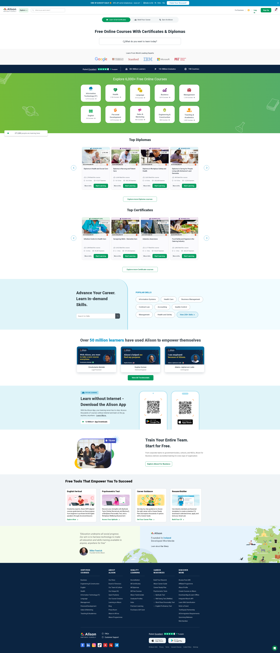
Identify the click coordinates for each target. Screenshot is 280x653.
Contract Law (144, 307)
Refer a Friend (183, 606)
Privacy (161, 647)
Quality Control (181, 307)
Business (84, 580)
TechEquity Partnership (187, 610)
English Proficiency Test (164, 606)
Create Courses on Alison (187, 591)
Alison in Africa (114, 613)
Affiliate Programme (186, 584)
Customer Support (112, 637)
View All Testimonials (140, 378)
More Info (88, 186)
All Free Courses (136, 591)
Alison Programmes (115, 617)
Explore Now (71, 519)
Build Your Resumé (160, 580)
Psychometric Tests (160, 591)
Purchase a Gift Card (137, 610)
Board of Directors (115, 584)
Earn (167, 20)
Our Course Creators (116, 599)
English (83, 587)
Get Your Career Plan (144, 519)
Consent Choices (176, 647)
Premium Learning (136, 606)
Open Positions (114, 595)
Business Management (190, 299)
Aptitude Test (160, 595)
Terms (167, 647)
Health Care (168, 299)
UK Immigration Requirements (189, 613)
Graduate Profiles (136, 599)
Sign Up (266, 10)
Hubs (132, 602)
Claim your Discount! (178, 3)
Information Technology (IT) (90, 595)
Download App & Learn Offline (189, 595)
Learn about (159, 546)
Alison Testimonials (137, 595)
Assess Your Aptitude (110, 519)
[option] (96, 169)
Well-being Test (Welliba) (164, 599)
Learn (117, 20)
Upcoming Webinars (185, 617)
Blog (110, 606)
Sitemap (195, 647)
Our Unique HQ (114, 591)
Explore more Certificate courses (140, 269)
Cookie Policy (187, 647)
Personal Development (88, 606)
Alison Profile (183, 587)
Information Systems (147, 299)
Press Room (113, 610)
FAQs (107, 634)
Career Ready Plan (160, 587)
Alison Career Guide (160, 584)
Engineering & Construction (90, 584)
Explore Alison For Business (158, 464)
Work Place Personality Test (165, 602)
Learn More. (101, 415)
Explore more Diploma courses (140, 199)
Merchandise (183, 621)
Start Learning (101, 186)
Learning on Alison (115, 602)
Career (144, 20)
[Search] (33, 10)
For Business (239, 10)
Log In (255, 10)
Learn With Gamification (187, 602)
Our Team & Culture (115, 587)
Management (144, 315)
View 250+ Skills (186, 315)
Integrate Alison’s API (186, 599)
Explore (22, 10)
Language (84, 599)
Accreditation (135, 580)
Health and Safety (165, 315)
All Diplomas (134, 587)
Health (83, 591)
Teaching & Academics (88, 613)
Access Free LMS (185, 580)
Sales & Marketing (87, 610)
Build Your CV (177, 519)
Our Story (112, 580)
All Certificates (135, 584)
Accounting (162, 307)
